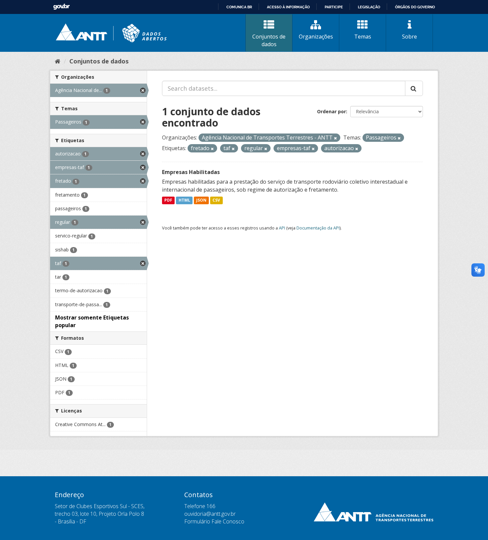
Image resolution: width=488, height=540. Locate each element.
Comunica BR (239, 7)
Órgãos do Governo (415, 7)
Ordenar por (331, 111)
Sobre (409, 36)
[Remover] (335, 137)
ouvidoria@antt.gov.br (210, 513)
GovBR (61, 7)
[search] (414, 88)
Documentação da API (318, 228)
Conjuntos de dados (268, 40)
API (282, 228)
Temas (362, 36)
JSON (201, 200)
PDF (168, 200)
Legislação (369, 7)
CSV (216, 200)
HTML (184, 200)
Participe (334, 7)
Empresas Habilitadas (191, 172)
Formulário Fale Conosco (214, 521)
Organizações (316, 36)
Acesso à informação (288, 7)
